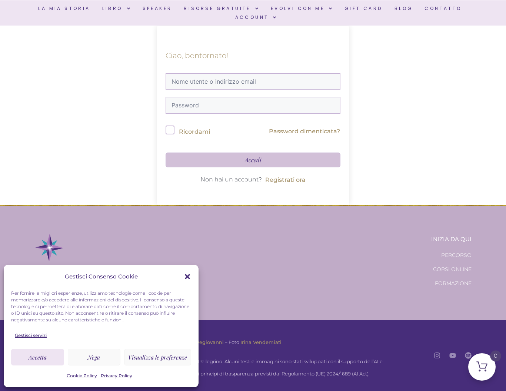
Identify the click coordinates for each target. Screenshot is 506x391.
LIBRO (112, 8)
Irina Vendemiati (261, 342)
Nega (94, 357)
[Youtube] (452, 355)
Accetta (38, 357)
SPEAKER (157, 8)
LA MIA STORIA (64, 8)
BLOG (404, 8)
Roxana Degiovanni (200, 342)
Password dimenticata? (304, 131)
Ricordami (194, 131)
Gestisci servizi (31, 335)
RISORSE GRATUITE (217, 8)
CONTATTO (443, 8)
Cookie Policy (82, 375)
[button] (187, 276)
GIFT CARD (363, 8)
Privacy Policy (116, 375)
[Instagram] (437, 355)
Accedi (253, 160)
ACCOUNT (252, 17)
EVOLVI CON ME (297, 8)
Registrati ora (285, 179)
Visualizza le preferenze (157, 357)
